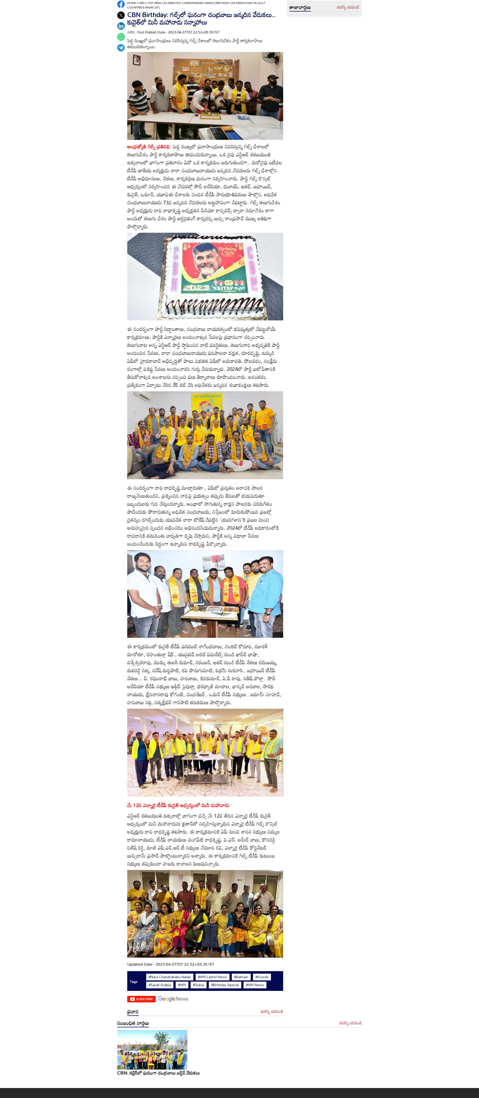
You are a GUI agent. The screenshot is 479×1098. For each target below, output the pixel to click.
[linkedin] (121, 26)
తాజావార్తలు (300, 7)
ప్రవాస (133, 1011)
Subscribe (144, 999)
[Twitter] (121, 15)
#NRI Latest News (212, 977)
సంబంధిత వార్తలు (133, 1023)
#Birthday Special (225, 985)
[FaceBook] (121, 4)
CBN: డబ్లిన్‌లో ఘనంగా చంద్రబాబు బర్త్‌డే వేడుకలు (158, 1072)
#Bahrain (241, 977)
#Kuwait (261, 977)
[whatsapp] (121, 37)
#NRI (182, 985)
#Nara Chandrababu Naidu (170, 977)
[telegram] (121, 47)
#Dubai (198, 985)
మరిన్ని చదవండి (272, 1011)
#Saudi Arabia (160, 985)
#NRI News (255, 985)
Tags (133, 981)
